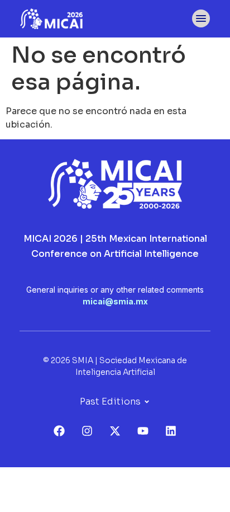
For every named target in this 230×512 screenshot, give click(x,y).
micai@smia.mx (115, 301)
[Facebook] (59, 431)
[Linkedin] (171, 431)
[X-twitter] (115, 431)
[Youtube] (143, 431)
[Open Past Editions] (146, 401)
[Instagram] (87, 431)
